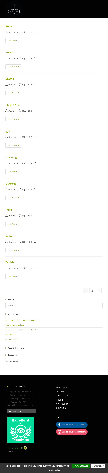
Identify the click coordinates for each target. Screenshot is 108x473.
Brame (9, 79)
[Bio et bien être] (17, 447)
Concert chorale (11, 339)
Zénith (9, 262)
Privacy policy (54, 470)
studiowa (12, 32)
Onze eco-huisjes (64, 395)
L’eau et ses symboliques (14, 325)
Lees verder (14, 40)
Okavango (11, 157)
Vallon (9, 236)
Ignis (8, 131)
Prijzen (59, 400)
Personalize (98, 466)
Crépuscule (12, 105)
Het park (60, 391)
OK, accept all (81, 466)
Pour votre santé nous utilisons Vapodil (20, 320)
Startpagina (62, 387)
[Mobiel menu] (101, 4)
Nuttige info (62, 404)
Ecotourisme (11, 451)
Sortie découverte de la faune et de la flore (21, 330)
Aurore (9, 52)
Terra (8, 210)
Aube (8, 26)
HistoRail (8, 334)
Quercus (10, 183)
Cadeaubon (61, 408)
